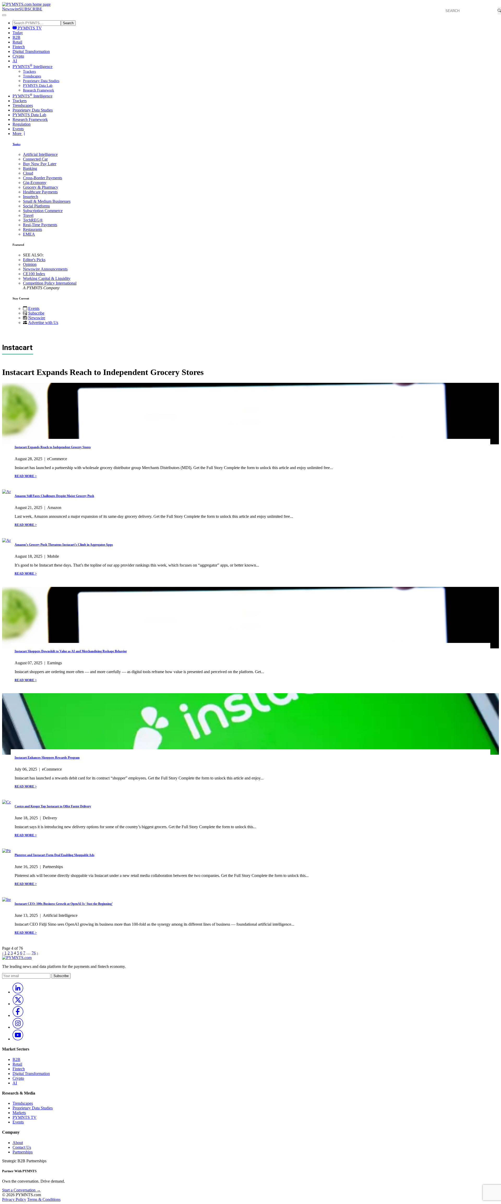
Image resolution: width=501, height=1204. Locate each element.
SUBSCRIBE (30, 9)
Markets (19, 1112)
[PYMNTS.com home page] (26, 4)
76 (34, 953)
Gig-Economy (34, 182)
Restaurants (32, 229)
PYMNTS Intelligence (32, 66)
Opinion (30, 264)
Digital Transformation (31, 51)
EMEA (29, 234)
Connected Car (35, 159)
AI (15, 61)
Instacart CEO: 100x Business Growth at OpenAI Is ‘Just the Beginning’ (64, 904)
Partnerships (23, 1152)
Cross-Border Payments (42, 178)
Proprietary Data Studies (41, 81)
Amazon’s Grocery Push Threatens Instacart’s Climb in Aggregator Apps (64, 544)
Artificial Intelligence (40, 154)
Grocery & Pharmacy (40, 187)
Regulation (22, 124)
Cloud (28, 173)
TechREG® (33, 220)
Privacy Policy (14, 1199)
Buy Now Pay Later (39, 164)
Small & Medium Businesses (46, 201)
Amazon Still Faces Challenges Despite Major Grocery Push (54, 496)
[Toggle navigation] (4, 15)
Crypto (18, 56)
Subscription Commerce (43, 210)
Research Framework (38, 90)
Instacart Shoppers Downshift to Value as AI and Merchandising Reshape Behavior (71, 651)
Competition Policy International (49, 283)
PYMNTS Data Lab (37, 86)
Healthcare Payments (40, 192)
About (18, 1142)
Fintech (19, 47)
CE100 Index (34, 274)
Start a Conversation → (21, 1190)
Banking (30, 168)
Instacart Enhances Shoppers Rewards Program (47, 757)
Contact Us (22, 1147)
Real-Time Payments (40, 225)
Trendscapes (32, 76)
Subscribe (36, 313)
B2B (16, 37)
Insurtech (30, 196)
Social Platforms (36, 206)
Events (18, 129)
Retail (17, 42)
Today (18, 32)
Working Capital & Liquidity (46, 278)
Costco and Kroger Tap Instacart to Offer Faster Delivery (53, 806)
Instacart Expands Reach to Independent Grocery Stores (53, 447)
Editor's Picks (34, 259)
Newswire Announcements (45, 269)
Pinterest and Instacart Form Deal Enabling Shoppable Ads (54, 855)
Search (68, 23)
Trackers (29, 71)
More (17, 133)
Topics (16, 144)
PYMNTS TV (29, 28)
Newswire (10, 9)
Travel (28, 215)
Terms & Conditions (44, 1199)
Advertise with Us (43, 322)
